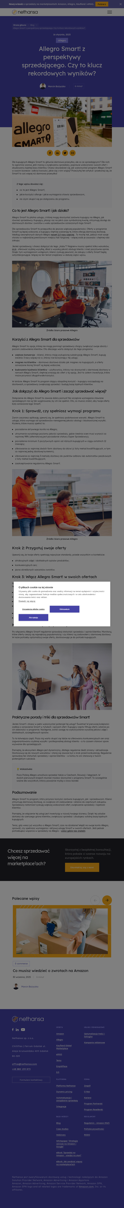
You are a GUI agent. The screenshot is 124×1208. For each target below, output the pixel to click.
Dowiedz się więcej (27, 601)
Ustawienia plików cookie (33, 609)
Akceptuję (33, 617)
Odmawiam (65, 609)
